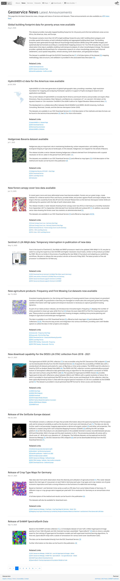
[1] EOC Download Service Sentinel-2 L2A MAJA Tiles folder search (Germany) (50, 274)
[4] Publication (33, 178)
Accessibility (20, 578)
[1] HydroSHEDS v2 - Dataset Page (38, 122)
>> (39, 568)
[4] (65, 113)
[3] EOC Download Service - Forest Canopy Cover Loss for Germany (47, 227)
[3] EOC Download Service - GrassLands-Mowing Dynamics (45, 337)
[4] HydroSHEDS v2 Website (36, 129)
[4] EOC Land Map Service (36, 339)
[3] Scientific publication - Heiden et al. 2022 (41, 453)
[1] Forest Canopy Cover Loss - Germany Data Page (43, 223)
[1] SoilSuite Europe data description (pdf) (40, 449)
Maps (46, 3)
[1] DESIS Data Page (34, 391)
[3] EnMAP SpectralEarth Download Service (41, 558)
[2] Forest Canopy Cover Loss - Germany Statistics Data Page (46, 225)
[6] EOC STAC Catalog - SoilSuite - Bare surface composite (44, 460)
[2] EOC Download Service (36, 125)
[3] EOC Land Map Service (36, 175)
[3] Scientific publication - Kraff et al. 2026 (40, 71)
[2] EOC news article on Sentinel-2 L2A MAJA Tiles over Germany (46, 276)
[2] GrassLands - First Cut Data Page (39, 335)
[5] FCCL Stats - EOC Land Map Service (39, 232)
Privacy (9, 578)
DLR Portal (97, 578)
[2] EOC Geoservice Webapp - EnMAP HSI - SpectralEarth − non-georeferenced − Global (53, 555)
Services (30, 3)
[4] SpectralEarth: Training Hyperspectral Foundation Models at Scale (48, 560)
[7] (35, 382)
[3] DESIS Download (34, 395)
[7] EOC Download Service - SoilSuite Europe (41, 462)
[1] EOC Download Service (36, 66)
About (18, 3)
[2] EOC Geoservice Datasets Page (38, 69)
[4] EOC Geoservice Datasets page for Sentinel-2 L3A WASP (45, 281)
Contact (27, 578)
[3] (94, 58)
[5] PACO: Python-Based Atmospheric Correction (42, 400)
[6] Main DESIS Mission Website (37, 402)
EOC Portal (104, 578)
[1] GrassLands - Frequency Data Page (39, 333)
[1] (75, 55)
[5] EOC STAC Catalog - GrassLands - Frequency (42, 342)
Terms (14, 578)
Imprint (4, 578)
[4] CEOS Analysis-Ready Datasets (38, 398)
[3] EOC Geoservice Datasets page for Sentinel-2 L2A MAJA (45, 279)
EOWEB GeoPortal (113, 578)
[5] (93, 214)
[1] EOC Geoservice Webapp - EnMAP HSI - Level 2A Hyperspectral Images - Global (51, 553)
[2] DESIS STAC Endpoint (35, 393)
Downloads (57, 3)
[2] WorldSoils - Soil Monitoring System (40, 451)
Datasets (37, 3)
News (24, 3)
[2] (101, 55)
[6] (40, 321)
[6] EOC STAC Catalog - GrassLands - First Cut (41, 344)
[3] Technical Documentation (37, 127)
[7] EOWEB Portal (34, 404)
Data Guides (70, 3)
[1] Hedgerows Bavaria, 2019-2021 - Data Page (41, 171)
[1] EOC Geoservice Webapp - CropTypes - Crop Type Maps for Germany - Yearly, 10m (52, 509)
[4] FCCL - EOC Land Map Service (38, 230)
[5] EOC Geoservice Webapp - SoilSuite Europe (42, 458)
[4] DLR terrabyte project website (38, 456)
